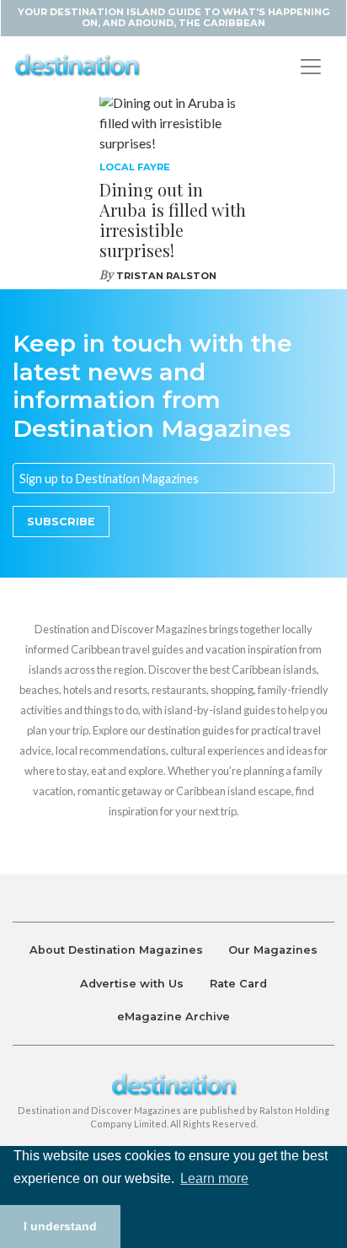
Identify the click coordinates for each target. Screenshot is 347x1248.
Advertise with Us (132, 983)
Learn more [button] (214, 1178)
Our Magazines (273, 950)
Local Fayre (134, 167)
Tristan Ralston (166, 276)
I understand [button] (60, 1226)
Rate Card (238, 983)
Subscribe (61, 521)
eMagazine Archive (173, 1016)
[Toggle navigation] (311, 66)
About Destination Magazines (116, 950)
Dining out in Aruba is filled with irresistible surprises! (172, 219)
